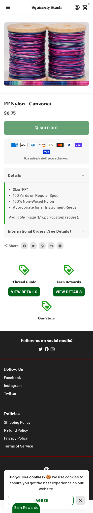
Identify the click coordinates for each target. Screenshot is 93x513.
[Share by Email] (51, 245)
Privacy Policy (16, 438)
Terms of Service (18, 446)
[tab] (46, 175)
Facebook (12, 377)
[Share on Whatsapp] (42, 245)
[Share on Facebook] (24, 245)
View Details (24, 291)
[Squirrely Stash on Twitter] (41, 348)
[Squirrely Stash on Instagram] (53, 348)
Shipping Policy (17, 422)
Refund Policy (16, 430)
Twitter (10, 393)
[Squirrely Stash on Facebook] (47, 348)
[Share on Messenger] (60, 245)
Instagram (13, 385)
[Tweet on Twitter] (33, 245)
